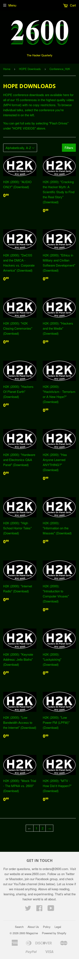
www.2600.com (35, 874)
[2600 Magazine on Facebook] (39, 909)
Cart (72, 5)
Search (19, 927)
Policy (47, 927)
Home (6, 69)
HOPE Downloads (30, 69)
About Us (33, 927)
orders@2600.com (55, 869)
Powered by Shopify (54, 933)
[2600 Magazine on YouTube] (51, 909)
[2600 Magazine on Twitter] (28, 909)
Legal (58, 927)
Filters (69, 148)
